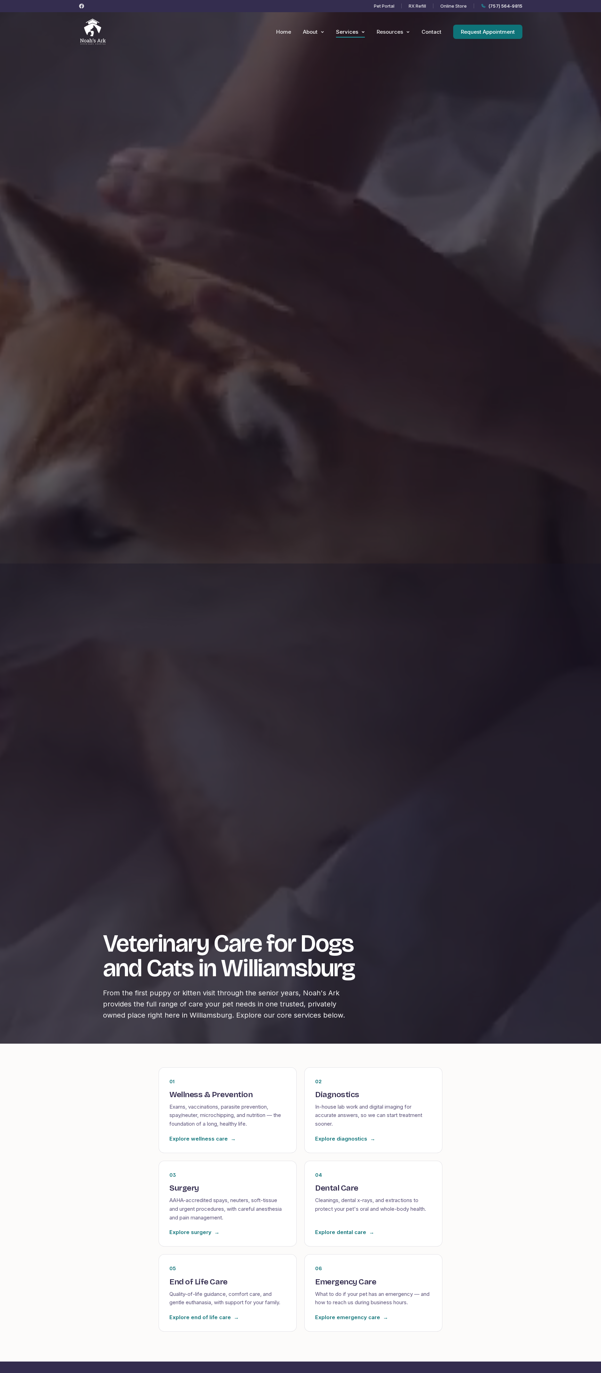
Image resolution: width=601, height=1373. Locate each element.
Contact (431, 31)
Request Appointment (488, 31)
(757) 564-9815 (505, 6)
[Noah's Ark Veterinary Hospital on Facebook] (82, 6)
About (311, 31)
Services (348, 31)
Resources (390, 31)
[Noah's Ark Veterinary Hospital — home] (93, 32)
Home (283, 31)
